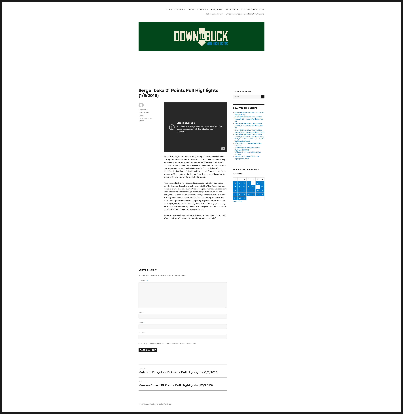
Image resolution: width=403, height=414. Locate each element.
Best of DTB (230, 9)
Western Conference (197, 9)
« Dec (235, 201)
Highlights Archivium (214, 14)
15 (235, 191)
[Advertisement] (201, 72)
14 (262, 187)
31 (244, 198)
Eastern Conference (174, 9)
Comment (143, 280)
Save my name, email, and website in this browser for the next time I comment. (168, 344)
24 (244, 194)
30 (240, 198)
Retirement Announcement (252, 9)
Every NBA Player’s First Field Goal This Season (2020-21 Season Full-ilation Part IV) (249, 119)
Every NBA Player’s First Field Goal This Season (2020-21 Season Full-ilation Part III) (249, 126)
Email (142, 322)
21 (262, 191)
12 (253, 187)
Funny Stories (216, 9)
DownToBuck (143, 404)
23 (240, 194)
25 (249, 194)
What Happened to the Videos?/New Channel (245, 14)
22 (235, 194)
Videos (141, 115)
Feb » (240, 201)
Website (142, 333)
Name (141, 312)
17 (244, 191)
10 (244, 187)
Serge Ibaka (143, 118)
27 (257, 194)
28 (262, 194)
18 (248, 191)
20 (258, 191)
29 (235, 198)
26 (253, 194)
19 (253, 191)
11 (248, 187)
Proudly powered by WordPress (160, 404)
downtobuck (143, 109)
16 (240, 191)
